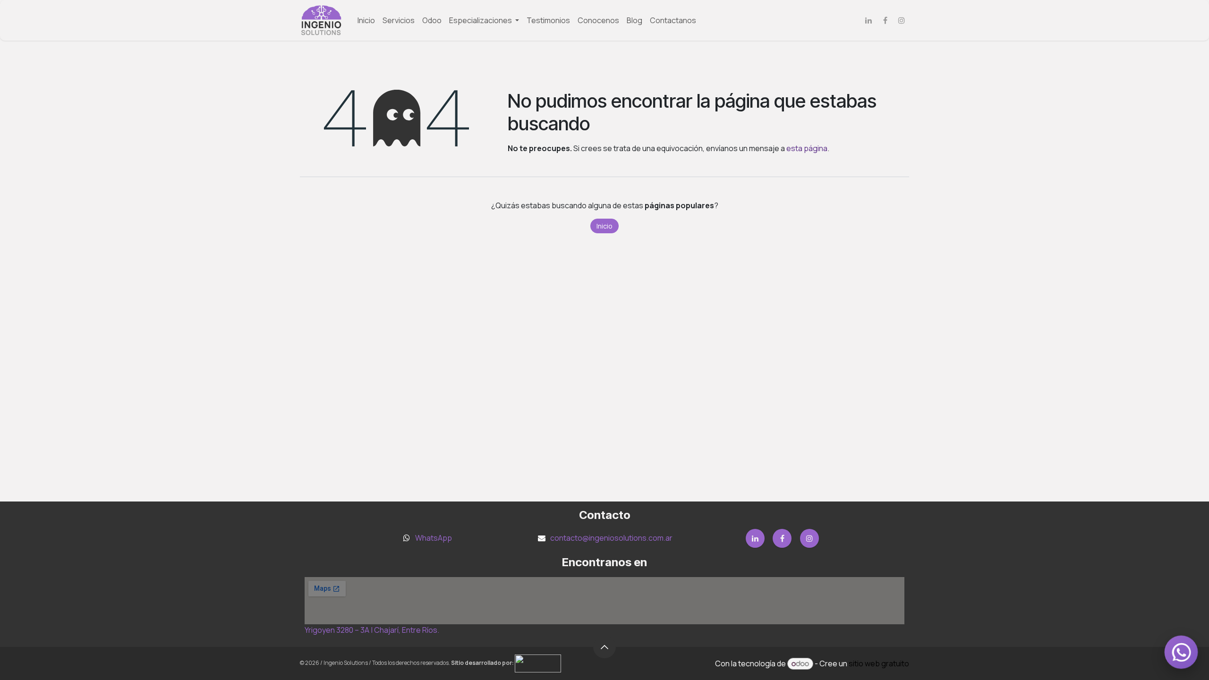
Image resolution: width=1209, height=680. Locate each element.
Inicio (604, 225)
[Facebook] (885, 20)
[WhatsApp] (1181, 652)
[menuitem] (366, 20)
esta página (806, 148)
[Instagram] (901, 20)
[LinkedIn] (868, 20)
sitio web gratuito (879, 663)
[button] (604, 647)
